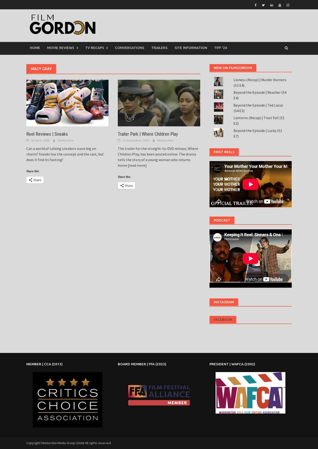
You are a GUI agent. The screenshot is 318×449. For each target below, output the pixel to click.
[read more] (137, 165)
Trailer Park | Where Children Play (148, 134)
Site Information (191, 48)
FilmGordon (66, 140)
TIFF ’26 (220, 48)
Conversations (129, 48)
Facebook (223, 319)
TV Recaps (94, 48)
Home (35, 48)
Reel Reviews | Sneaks (47, 134)
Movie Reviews (60, 48)
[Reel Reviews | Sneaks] (67, 102)
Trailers (159, 48)
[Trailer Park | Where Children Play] (159, 102)
